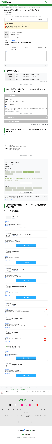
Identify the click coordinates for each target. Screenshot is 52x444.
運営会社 (37, 415)
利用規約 (6, 415)
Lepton (13, 40)
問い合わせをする (8, 199)
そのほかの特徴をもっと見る (26, 182)
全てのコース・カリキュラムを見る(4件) (38, 124)
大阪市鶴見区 (15, 7)
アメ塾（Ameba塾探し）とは (12, 409)
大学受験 (25, 405)
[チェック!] (45, 311)
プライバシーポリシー (14, 415)
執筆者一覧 (40, 409)
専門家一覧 (46, 409)
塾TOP (3, 7)
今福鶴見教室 (7, 239)
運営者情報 (26, 412)
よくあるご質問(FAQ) (26, 416)
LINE (18, 405)
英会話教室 (7, 7)
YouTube (41, 405)
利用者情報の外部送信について (27, 415)
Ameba (21, 430)
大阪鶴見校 (7, 256)
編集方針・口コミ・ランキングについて (28, 409)
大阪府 (11, 7)
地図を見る (8, 225)
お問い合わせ (43, 415)
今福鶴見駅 (20, 7)
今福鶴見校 (7, 309)
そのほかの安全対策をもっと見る (26, 192)
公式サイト (26, 245)
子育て (33, 405)
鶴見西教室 (7, 221)
